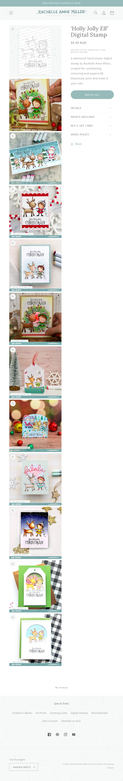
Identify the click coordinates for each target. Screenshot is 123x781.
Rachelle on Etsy (71, 721)
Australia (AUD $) (22, 767)
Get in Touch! (50, 721)
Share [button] (78, 144)
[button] (11, 13)
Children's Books (22, 713)
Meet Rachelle (99, 713)
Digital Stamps (79, 713)
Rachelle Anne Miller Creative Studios (86, 764)
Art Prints (41, 713)
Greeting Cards (58, 713)
